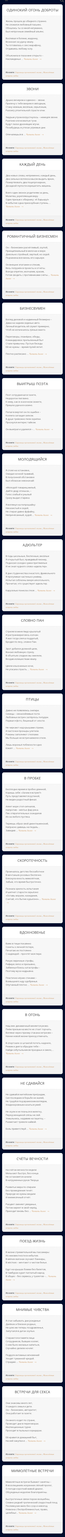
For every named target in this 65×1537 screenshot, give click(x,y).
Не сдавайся (32, 1083)
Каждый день (32, 164)
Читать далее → (32, 58)
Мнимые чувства (32, 1309)
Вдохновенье (32, 932)
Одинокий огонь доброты (32, 10)
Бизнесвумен (32, 308)
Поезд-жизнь (32, 1241)
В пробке (32, 778)
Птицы (32, 699)
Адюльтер (32, 545)
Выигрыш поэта (32, 383)
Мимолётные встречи (32, 1470)
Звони (32, 89)
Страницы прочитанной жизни (28, 72)
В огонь (32, 1014)
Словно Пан (32, 620)
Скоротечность (32, 860)
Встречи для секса (32, 1392)
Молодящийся (32, 459)
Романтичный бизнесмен (32, 236)
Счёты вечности (32, 1158)
